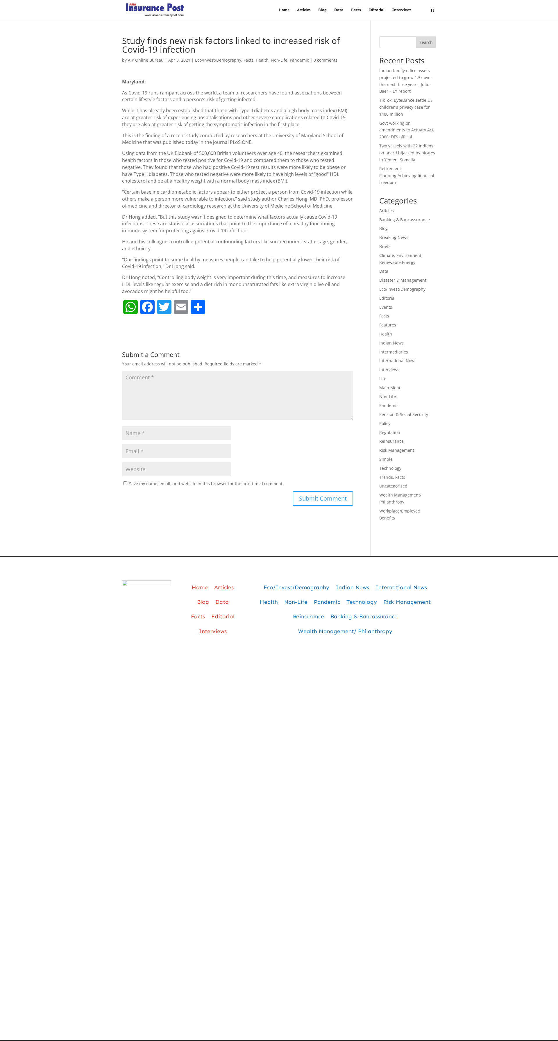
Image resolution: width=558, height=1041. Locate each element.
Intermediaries (393, 352)
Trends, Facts (392, 477)
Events (385, 307)
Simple (386, 459)
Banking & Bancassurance (404, 219)
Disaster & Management (402, 280)
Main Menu (390, 387)
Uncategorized (393, 486)
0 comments (325, 60)
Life (382, 378)
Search (426, 42)
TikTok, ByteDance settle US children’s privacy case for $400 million (406, 107)
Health (262, 60)
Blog (322, 10)
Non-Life (279, 60)
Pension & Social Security (403, 414)
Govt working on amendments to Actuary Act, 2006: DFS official (406, 130)
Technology (390, 468)
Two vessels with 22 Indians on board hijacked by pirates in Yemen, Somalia (407, 153)
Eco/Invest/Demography (218, 60)
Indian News (391, 343)
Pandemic (299, 60)
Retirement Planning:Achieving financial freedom (406, 175)
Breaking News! (394, 237)
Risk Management (396, 450)
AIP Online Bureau (146, 60)
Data (339, 10)
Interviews (402, 10)
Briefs (385, 246)
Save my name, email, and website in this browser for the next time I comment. (206, 483)
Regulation (389, 432)
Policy (384, 423)
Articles (304, 10)
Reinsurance (391, 441)
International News (397, 360)
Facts (356, 10)
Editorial (376, 10)
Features (387, 325)
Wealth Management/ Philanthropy (345, 631)
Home (284, 10)
